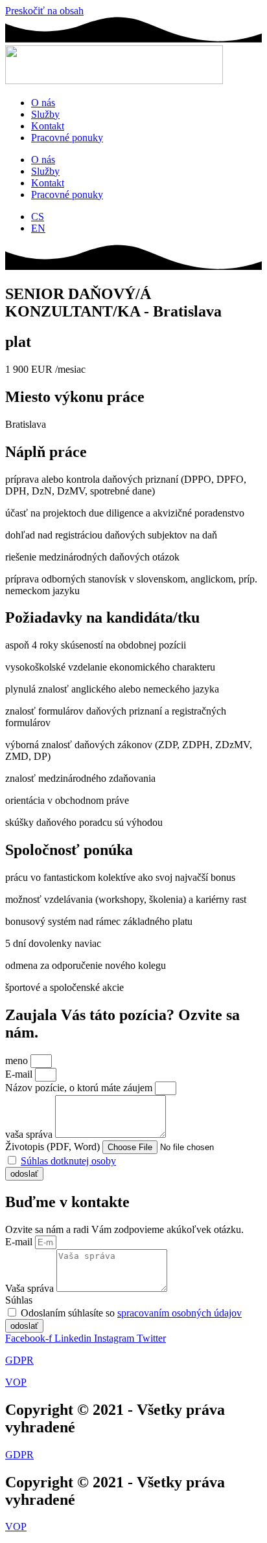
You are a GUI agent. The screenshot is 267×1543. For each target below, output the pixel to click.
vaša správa (30, 1134)
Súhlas (18, 1299)
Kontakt (47, 125)
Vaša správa (30, 1288)
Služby (45, 114)
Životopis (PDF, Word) (53, 1146)
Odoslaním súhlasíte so (131, 1312)
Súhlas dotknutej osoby (68, 1160)
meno (17, 1060)
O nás (43, 102)
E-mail (20, 1074)
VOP (16, 1382)
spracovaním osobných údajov (179, 1312)
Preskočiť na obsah (44, 10)
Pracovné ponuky (67, 137)
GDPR (19, 1360)
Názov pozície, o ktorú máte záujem (80, 1087)
